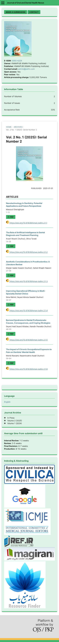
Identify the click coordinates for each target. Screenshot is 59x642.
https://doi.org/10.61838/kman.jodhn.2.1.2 (28, 252)
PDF (12, 217)
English (7, 402)
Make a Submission (15, 12)
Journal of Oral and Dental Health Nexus (25, 3)
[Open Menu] (2, 3)
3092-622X (17, 60)
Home (9, 127)
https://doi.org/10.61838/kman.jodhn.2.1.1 (28, 223)
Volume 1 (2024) (14, 423)
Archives (18, 127)
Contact (34, 12)
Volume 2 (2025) (14, 420)
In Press (10, 418)
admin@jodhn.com (26, 69)
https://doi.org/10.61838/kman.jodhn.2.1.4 (28, 310)
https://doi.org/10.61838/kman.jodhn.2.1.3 (28, 281)
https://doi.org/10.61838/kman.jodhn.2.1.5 (28, 340)
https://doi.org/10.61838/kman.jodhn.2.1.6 (28, 369)
